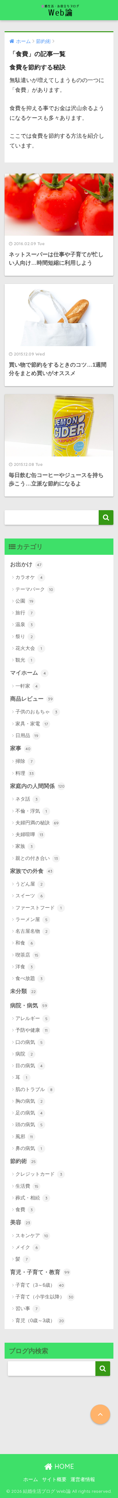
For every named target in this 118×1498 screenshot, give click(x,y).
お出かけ (25, 564)
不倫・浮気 (31, 811)
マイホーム (28, 673)
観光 (23, 660)
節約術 (23, 1161)
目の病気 (29, 1065)
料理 (24, 773)
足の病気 (29, 1112)
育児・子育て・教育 (39, 1272)
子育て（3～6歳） (39, 1285)
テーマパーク (34, 589)
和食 (24, 942)
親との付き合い (36, 858)
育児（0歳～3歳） (39, 1320)
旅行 (23, 612)
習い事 (26, 1308)
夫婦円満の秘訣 (37, 822)
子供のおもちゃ (36, 711)
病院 (24, 1054)
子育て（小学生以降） (44, 1296)
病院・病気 (28, 1005)
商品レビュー (31, 699)
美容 (20, 1222)
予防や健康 (31, 1030)
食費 (24, 1209)
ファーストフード (38, 907)
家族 (24, 846)
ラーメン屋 (31, 919)
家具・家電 (31, 723)
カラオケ (29, 577)
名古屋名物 (31, 931)
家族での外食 (31, 871)
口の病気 (29, 1042)
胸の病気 (29, 1101)
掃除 (23, 761)
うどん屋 (29, 884)
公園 (24, 601)
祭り (24, 636)
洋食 (24, 966)
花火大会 (28, 648)
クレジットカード (38, 1174)
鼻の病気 (28, 1148)
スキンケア (31, 1235)
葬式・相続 (31, 1197)
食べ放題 (29, 978)
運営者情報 (82, 1479)
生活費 (26, 1186)
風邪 (24, 1136)
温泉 (24, 624)
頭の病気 (29, 1124)
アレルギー (31, 1018)
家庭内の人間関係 (37, 786)
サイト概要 (54, 1479)
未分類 (23, 991)
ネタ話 (26, 799)
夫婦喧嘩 (29, 834)
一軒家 (26, 686)
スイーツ (29, 895)
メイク (26, 1247)
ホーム (30, 1479)
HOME (63, 1466)
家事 (20, 748)
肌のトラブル (33, 1089)
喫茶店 (26, 955)
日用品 (26, 735)
